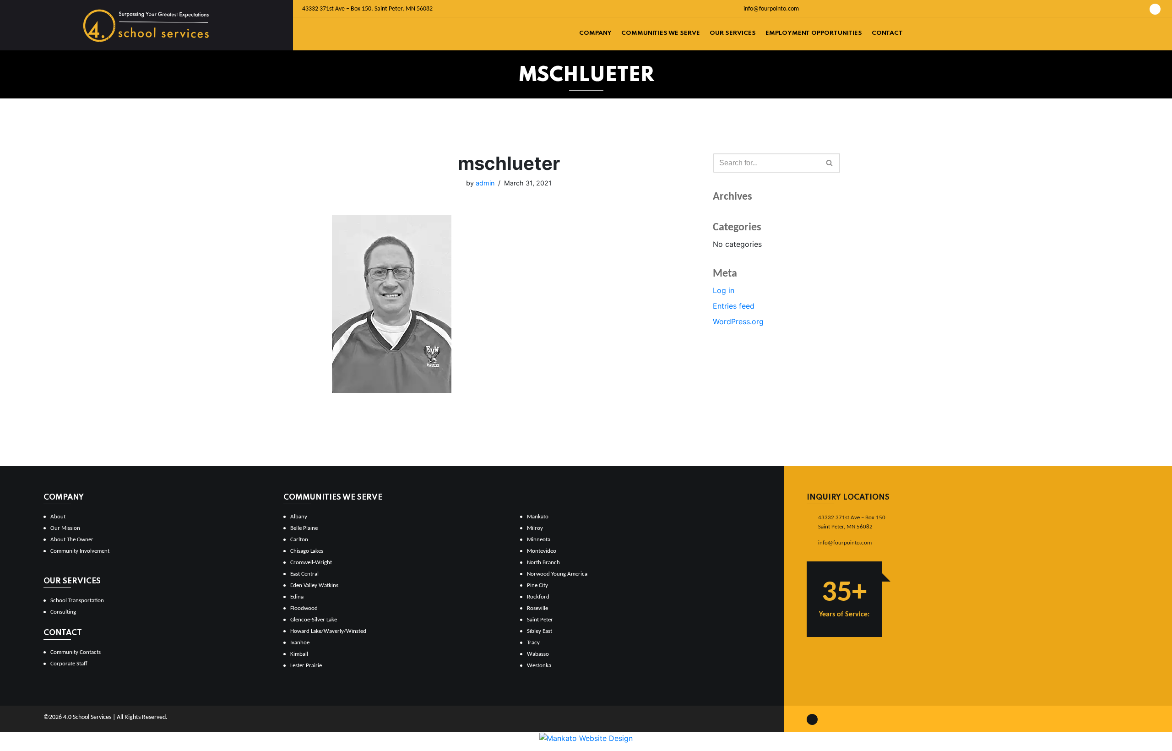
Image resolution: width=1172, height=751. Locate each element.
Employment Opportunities (813, 33)
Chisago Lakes (306, 551)
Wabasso (538, 654)
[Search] (829, 163)
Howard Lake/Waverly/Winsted (328, 631)
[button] (829, 162)
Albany (298, 517)
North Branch (543, 563)
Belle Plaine (304, 528)
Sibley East (539, 631)
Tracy (533, 643)
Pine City (537, 585)
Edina (297, 597)
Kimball (299, 654)
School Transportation (77, 601)
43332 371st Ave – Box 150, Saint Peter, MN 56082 (367, 8)
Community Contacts (75, 652)
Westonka (539, 666)
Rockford (538, 597)
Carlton (299, 540)
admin (485, 183)
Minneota (538, 540)
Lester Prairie (306, 666)
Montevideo (541, 551)
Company (595, 33)
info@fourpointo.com (770, 8)
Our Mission (65, 528)
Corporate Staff (68, 664)
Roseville (537, 608)
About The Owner (71, 540)
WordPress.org (738, 321)
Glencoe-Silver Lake (313, 620)
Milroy (535, 528)
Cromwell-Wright (311, 563)
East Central (304, 574)
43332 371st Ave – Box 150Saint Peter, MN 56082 (851, 522)
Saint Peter (540, 620)
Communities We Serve (660, 33)
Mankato (537, 517)
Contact (887, 33)
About (57, 517)
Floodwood (304, 608)
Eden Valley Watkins (314, 585)
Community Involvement (79, 551)
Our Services (733, 33)
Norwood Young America (557, 574)
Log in (723, 290)
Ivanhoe (299, 643)
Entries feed (733, 305)
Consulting (63, 612)
